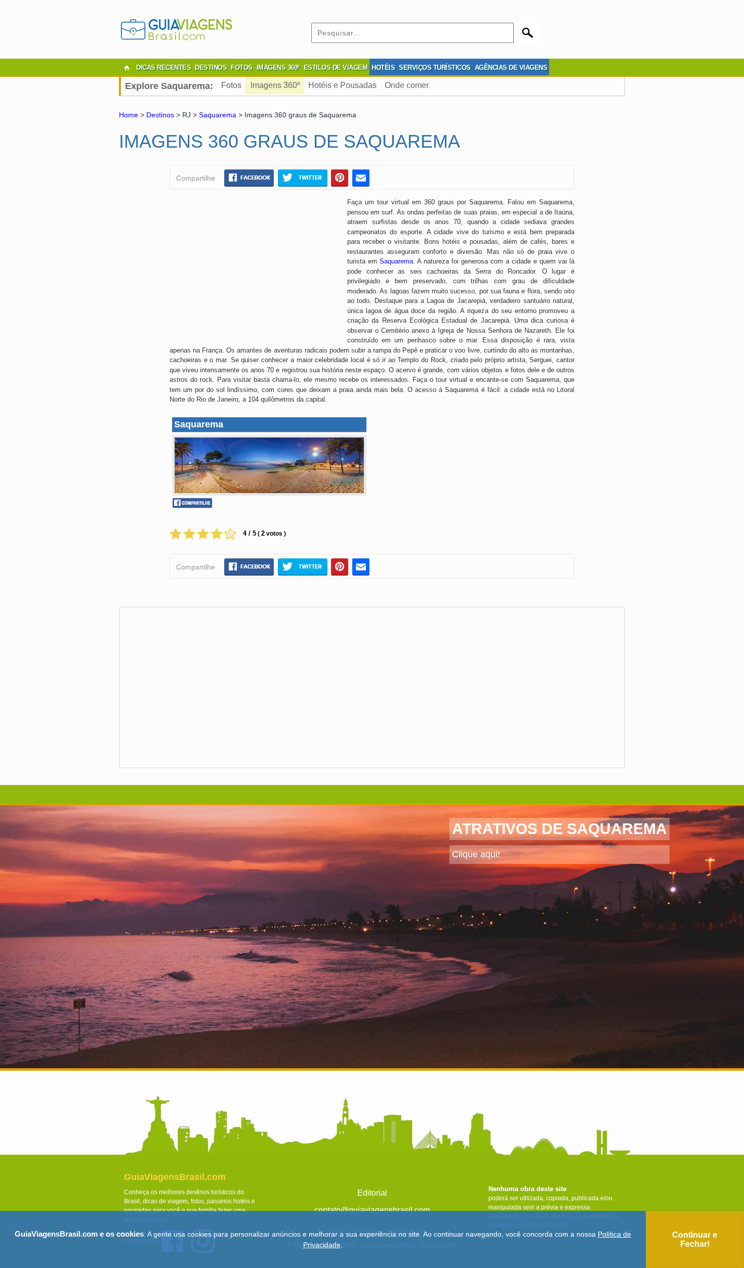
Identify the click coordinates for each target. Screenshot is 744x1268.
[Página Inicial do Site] (126, 68)
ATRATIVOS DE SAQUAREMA (559, 828)
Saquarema (217, 115)
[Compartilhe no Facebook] (249, 177)
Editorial (372, 1193)
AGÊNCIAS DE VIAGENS (511, 67)
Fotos (231, 85)
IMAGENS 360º (278, 67)
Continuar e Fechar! (694, 1239)
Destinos (160, 115)
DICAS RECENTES (163, 67)
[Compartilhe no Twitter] (302, 177)
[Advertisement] (255, 270)
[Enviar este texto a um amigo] (360, 177)
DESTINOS (211, 67)
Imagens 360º (275, 85)
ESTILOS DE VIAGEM (336, 67)
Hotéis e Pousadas (342, 85)
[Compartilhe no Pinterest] (340, 177)
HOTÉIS (383, 67)
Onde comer (407, 85)
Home (128, 115)
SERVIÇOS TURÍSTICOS (435, 67)
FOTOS (242, 67)
